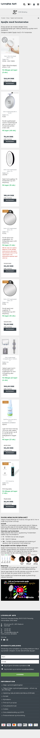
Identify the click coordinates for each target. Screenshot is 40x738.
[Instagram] (7, 640)
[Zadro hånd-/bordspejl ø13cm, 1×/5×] (10, 45)
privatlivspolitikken (28, 669)
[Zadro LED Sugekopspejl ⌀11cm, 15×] (10, 159)
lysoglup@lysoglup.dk (11, 632)
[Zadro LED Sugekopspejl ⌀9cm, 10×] (10, 217)
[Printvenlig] (38, 18)
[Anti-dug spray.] (10, 470)
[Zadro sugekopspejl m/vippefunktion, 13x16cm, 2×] (10, 346)
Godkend (20, 674)
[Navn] (20, 657)
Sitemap (3, 637)
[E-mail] (20, 661)
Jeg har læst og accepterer (19, 669)
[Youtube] (4, 640)
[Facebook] (1, 640)
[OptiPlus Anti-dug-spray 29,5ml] (10, 408)
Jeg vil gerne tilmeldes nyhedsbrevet (17, 665)
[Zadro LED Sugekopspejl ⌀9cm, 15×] (10, 288)
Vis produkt (10, 83)
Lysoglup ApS (9, 4)
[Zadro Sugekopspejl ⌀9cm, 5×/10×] (10, 101)
